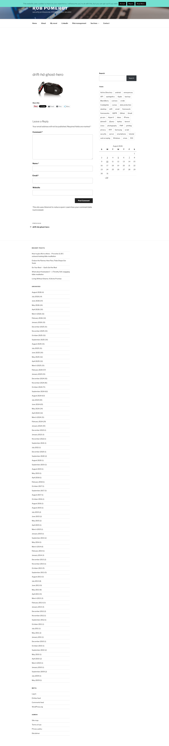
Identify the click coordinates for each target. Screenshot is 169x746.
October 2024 (37, 387)
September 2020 (38, 456)
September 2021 (38, 443)
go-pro (102, 117)
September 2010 (38, 650)
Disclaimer (36, 733)
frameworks (104, 113)
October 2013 (37, 568)
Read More (141, 4)
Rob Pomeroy (50, 8)
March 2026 (36, 314)
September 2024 (38, 391)
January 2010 (37, 667)
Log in (34, 694)
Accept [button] (122, 4)
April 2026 (36, 309)
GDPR (114, 113)
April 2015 (35, 525)
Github (122, 113)
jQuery (111, 121)
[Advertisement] (84, 44)
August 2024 (37, 396)
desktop (103, 109)
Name (36, 163)
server (111, 134)
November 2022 (38, 439)
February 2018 (37, 482)
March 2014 (36, 547)
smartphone (121, 134)
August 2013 (36, 577)
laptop (119, 121)
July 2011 (35, 628)
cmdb (122, 101)
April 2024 (36, 413)
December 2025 (38, 327)
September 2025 (38, 340)
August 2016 (36, 503)
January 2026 (37, 322)
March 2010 (36, 663)
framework (126, 109)
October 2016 (37, 499)
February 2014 (37, 551)
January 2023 (37, 434)
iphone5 (103, 121)
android (118, 92)
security (103, 134)
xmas (125, 138)
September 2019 (38, 465)
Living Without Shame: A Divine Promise (47, 279)
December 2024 (38, 378)
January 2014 (37, 555)
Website (36, 187)
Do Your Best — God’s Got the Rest (44, 267)
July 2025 (35, 348)
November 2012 (38, 616)
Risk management (79, 23)
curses (114, 105)
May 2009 (36, 680)
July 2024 (35, 400)
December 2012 (38, 611)
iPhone (126, 117)
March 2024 (36, 417)
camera (114, 101)
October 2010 (37, 646)
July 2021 (35, 447)
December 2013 (38, 559)
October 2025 (37, 335)
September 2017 (38, 491)
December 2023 (38, 430)
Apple (120, 97)
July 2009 (35, 676)
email (117, 109)
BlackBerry (104, 101)
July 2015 (35, 512)
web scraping (105, 138)
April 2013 (35, 594)
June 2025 (36, 353)
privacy (103, 130)
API (101, 97)
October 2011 (37, 624)
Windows (116, 138)
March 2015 (36, 529)
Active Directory (106, 92)
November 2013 (38, 564)
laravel (127, 121)
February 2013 (37, 603)
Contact (106, 23)
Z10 (131, 138)
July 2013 (35, 581)
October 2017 (37, 486)
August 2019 (36, 469)
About (43, 23)
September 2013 (38, 572)
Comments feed (38, 702)
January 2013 (37, 607)
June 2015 (36, 516)
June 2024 (36, 404)
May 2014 (35, 542)
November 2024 (38, 383)
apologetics (110, 97)
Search (102, 73)
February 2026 (37, 318)
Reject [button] (131, 4)
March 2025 (36, 365)
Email (36, 175)
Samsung (118, 130)
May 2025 (35, 357)
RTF (110, 130)
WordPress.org (37, 707)
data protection (125, 105)
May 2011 (35, 633)
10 (107, 161)
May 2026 (35, 305)
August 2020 (37, 460)
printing (129, 126)
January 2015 (37, 534)
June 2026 (36, 301)
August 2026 (37, 292)
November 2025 (38, 331)
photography (112, 126)
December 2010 (38, 641)
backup (127, 97)
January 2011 (37, 637)
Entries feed (36, 698)
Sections (94, 23)
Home (34, 23)
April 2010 (36, 659)
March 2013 (36, 598)
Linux (102, 126)
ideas (119, 117)
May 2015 (35, 521)
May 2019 (35, 473)
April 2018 (35, 478)
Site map (35, 720)
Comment (38, 132)
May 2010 (35, 654)
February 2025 (37, 370)
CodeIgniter (104, 105)
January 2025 (37, 374)
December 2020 (38, 452)
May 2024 (35, 409)
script (127, 130)
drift (110, 109)
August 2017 (36, 495)
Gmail (130, 113)
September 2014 (38, 538)
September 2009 (38, 672)
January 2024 (37, 426)
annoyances (128, 92)
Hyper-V (111, 117)
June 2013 (36, 585)
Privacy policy (37, 729)
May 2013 (35, 590)
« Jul (106, 177)
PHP (121, 126)
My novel (53, 23)
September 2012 (38, 620)
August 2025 (37, 344)
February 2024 (37, 421)
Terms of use (36, 725)
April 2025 (36, 361)
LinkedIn (65, 23)
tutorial (131, 134)
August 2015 (36, 508)
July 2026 (35, 296)
